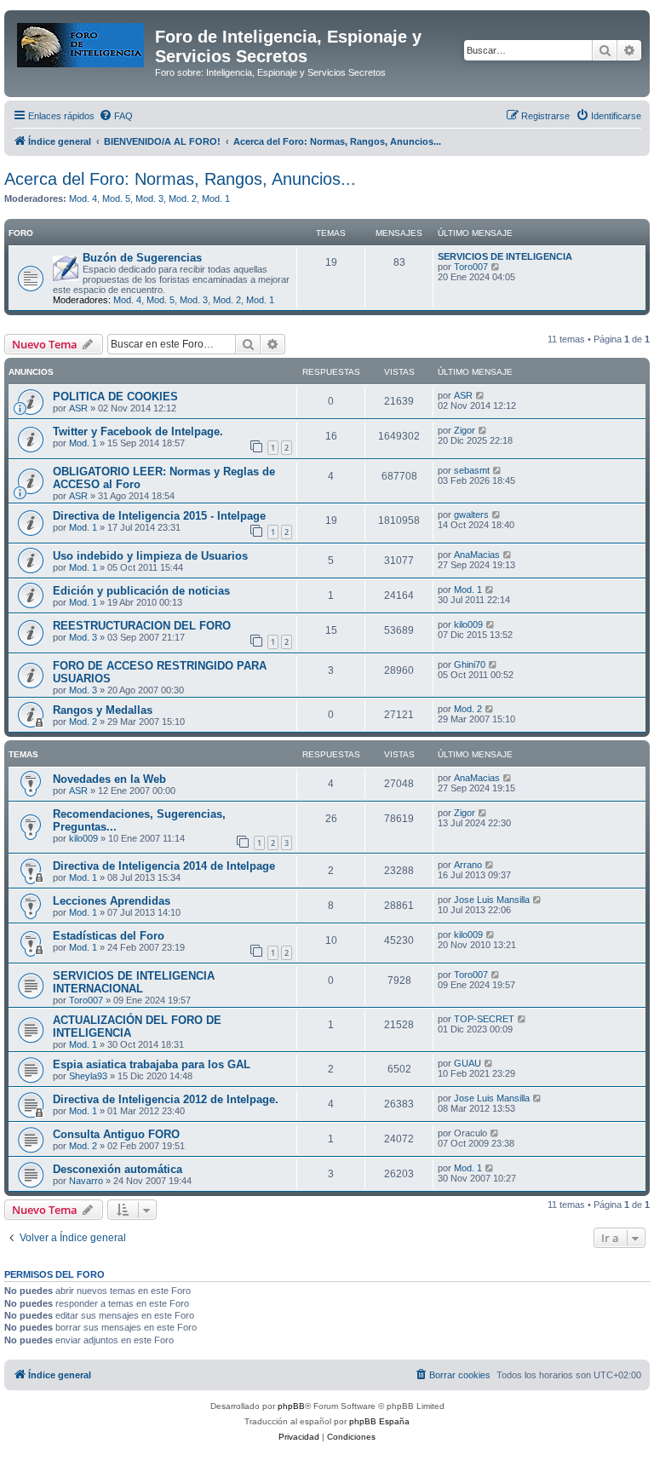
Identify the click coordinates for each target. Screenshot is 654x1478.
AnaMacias (477, 554)
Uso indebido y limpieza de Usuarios (150, 555)
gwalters (471, 514)
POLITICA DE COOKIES (115, 396)
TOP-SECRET (484, 1019)
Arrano (468, 865)
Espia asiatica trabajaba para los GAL (151, 1064)
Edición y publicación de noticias (141, 590)
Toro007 (471, 267)
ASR (78, 408)
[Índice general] (82, 41)
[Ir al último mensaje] (480, 395)
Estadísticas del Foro (108, 935)
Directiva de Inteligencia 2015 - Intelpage (159, 515)
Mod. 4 (83, 198)
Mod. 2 (183, 198)
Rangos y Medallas (102, 710)
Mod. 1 (216, 198)
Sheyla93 (88, 1076)
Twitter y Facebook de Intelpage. (138, 431)
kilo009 (468, 624)
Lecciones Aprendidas (111, 900)
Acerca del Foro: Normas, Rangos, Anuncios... (180, 179)
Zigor (464, 430)
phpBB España (379, 1421)
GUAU (467, 1063)
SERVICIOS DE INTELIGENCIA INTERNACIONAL (134, 982)
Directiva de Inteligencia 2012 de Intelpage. (165, 1099)
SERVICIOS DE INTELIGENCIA (505, 256)
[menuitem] (116, 116)
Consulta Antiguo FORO (116, 1134)
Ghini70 (469, 664)
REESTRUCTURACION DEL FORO (142, 625)
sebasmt (472, 470)
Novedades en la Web (109, 779)
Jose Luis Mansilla (492, 899)
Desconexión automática (117, 1169)
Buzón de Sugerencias (142, 257)
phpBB (291, 1406)
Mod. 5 (116, 198)
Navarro (86, 1181)
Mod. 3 (149, 198)
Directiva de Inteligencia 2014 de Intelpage (164, 866)
